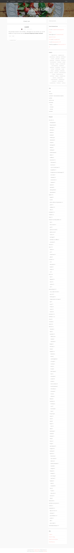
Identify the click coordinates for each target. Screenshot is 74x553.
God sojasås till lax (56, 39)
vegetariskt (60, 81)
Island (51, 421)
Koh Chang (53, 475)
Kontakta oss (20, 1)
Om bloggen (12, 1)
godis (51, 204)
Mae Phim (52, 478)
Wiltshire (52, 396)
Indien (51, 416)
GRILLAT (50, 244)
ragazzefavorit (60, 74)
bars (50, 222)
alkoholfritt (52, 264)
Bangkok (52, 473)
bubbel (51, 266)
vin (50, 271)
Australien (51, 334)
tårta (51, 209)
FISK (50, 217)
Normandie (53, 408)
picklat (51, 518)
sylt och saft (52, 523)
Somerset (52, 391)
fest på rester (53, 62)
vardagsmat (61, 79)
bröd (51, 199)
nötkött (51, 284)
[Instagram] (66, 1)
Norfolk (52, 381)
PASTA (50, 324)
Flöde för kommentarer (53, 539)
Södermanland (52, 152)
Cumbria (52, 363)
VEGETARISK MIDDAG (53, 525)
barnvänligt (61, 55)
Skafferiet (27, 1)
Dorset (52, 368)
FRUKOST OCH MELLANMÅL (54, 219)
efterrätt (57, 60)
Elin (24, 29)
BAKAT (50, 194)
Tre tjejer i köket (37, 9)
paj (50, 301)
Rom (51, 426)
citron (62, 58)
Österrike (51, 329)
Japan (51, 428)
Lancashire (53, 376)
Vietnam (51, 495)
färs (50, 276)
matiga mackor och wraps (55, 299)
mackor (51, 234)
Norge (51, 443)
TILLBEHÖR (51, 508)
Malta (51, 438)
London (52, 378)
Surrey (52, 393)
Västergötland (52, 189)
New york (52, 493)
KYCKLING (51, 314)
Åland (51, 331)
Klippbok (37, 1)
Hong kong (52, 413)
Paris (51, 411)
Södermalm (53, 179)
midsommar (52, 254)
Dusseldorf (53, 485)
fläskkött (51, 279)
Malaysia (51, 436)
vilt (50, 286)
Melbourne (53, 336)
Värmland (51, 187)
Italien (51, 423)
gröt (50, 227)
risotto (51, 309)
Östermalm (53, 162)
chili (52, 58)
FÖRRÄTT (50, 214)
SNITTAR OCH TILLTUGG (53, 503)
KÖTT (50, 274)
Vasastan (52, 182)
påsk (53, 74)
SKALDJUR (51, 500)
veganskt (54, 81)
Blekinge (51, 127)
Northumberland (54, 386)
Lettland (51, 433)
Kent (51, 373)
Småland (51, 157)
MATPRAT (51, 316)
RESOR (32, 1)
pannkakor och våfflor (54, 239)
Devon (52, 366)
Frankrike (51, 401)
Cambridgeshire (54, 358)
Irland (51, 418)
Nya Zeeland (52, 446)
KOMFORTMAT (51, 289)
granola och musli (53, 229)
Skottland (52, 451)
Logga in (50, 534)
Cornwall (52, 361)
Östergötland (52, 122)
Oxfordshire (53, 388)
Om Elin (51, 104)
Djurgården (53, 169)
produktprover (62, 72)
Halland (51, 147)
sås (50, 520)
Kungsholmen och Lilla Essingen (57, 172)
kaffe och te (52, 232)
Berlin (52, 483)
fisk (64, 62)
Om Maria (51, 109)
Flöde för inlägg (52, 536)
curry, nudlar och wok (54, 291)
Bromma (52, 164)
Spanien (51, 453)
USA (50, 488)
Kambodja (52, 431)
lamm (51, 281)
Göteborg (52, 137)
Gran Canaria (53, 458)
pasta (51, 72)
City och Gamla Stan (54, 167)
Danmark (51, 346)
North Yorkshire (54, 383)
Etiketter (50, 93)
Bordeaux (52, 403)
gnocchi (51, 294)
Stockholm (59, 77)
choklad (57, 58)
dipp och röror (52, 510)
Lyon (51, 406)
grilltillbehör (55, 65)
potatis (56, 72)
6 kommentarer (12, 40)
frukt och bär (52, 224)
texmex (51, 311)
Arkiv (42, 1)
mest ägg (51, 237)
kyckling (63, 67)
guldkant (61, 65)
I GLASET (50, 259)
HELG (50, 247)
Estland (51, 398)
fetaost (59, 62)
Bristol (52, 356)
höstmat (52, 67)
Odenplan (52, 177)
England (63, 60)
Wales (51, 498)
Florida (52, 490)
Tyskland (51, 480)
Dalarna (51, 132)
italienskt (57, 67)
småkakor (52, 207)
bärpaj (51, 197)
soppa (54, 77)
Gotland (51, 142)
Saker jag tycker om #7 (56, 42)
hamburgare (52, 296)
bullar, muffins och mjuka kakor (55, 202)
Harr (26, 27)
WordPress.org (52, 541)
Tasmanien (53, 341)
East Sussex (53, 371)
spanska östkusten (54, 463)
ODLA (50, 319)
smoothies (52, 242)
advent (51, 249)
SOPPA (50, 505)
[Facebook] (65, 1)
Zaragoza (52, 468)
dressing (52, 60)
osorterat (50, 321)
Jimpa (50, 39)
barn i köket (54, 55)
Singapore (52, 448)
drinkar (51, 269)
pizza (51, 304)
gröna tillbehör (52, 515)
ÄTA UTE (50, 120)
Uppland (51, 184)
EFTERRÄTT (51, 212)
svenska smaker (54, 79)
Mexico (51, 441)
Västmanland (52, 192)
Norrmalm (52, 174)
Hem (7, 1)
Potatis (51, 306)
